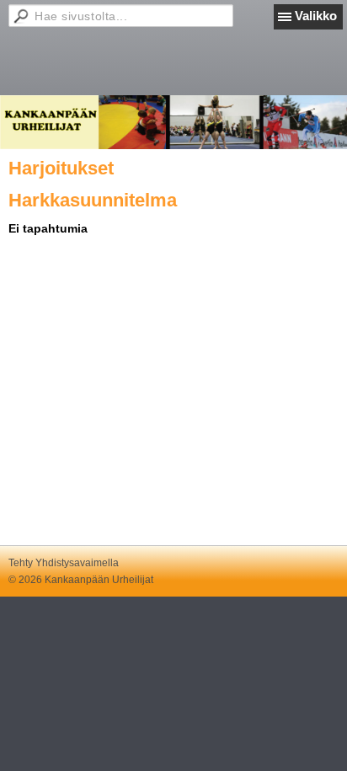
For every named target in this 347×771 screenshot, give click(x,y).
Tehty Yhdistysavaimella (63, 563)
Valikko (316, 15)
